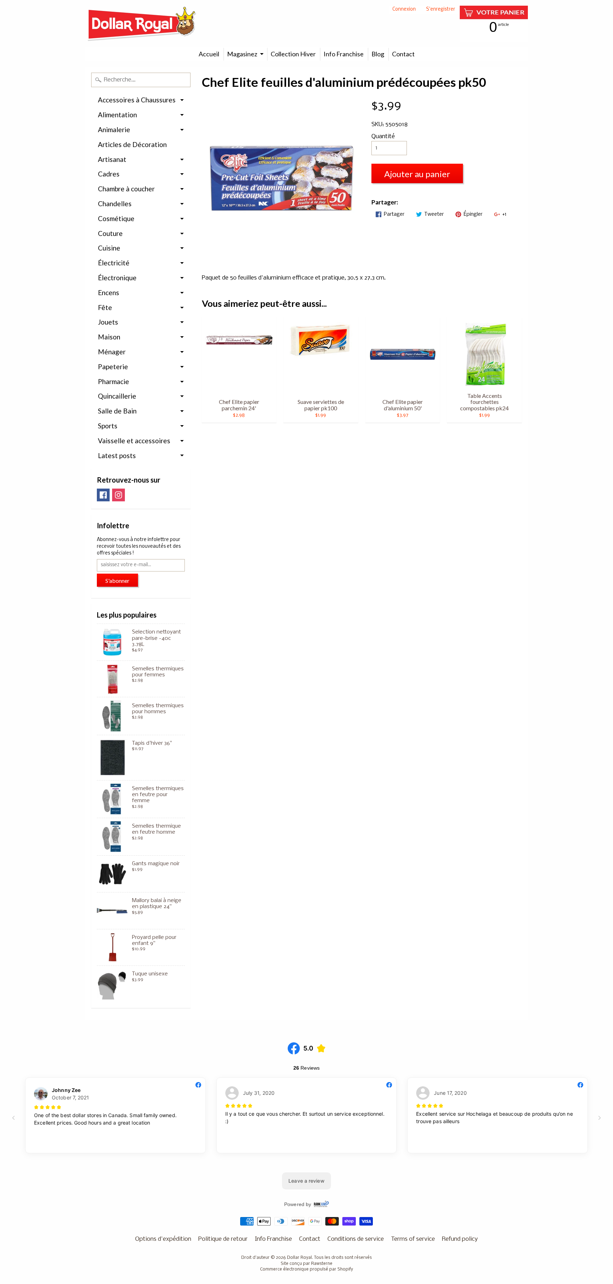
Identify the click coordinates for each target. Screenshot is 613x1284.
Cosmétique (116, 218)
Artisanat (112, 159)
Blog (377, 54)
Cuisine (109, 248)
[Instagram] (118, 495)
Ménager (112, 352)
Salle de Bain (117, 411)
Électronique (117, 278)
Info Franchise (344, 54)
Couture (110, 233)
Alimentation (117, 115)
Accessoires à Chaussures (137, 100)
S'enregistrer (440, 9)
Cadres (109, 174)
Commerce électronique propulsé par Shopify (306, 1269)
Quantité (383, 136)
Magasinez (242, 54)
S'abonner (117, 580)
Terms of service (413, 1239)
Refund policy (460, 1239)
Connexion (404, 9)
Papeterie (113, 366)
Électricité (113, 263)
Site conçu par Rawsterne (306, 1264)
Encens (108, 292)
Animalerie (114, 129)
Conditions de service (355, 1239)
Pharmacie (113, 381)
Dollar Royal (299, 1258)
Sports (107, 426)
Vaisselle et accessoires (134, 441)
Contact (403, 54)
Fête (105, 307)
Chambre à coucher (126, 189)
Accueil (209, 54)
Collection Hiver (293, 54)
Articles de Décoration (132, 144)
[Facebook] (103, 495)
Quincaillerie (117, 396)
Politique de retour (223, 1239)
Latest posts (117, 455)
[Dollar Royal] (142, 24)
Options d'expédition (163, 1239)
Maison (109, 337)
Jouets (108, 322)
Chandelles (115, 203)
